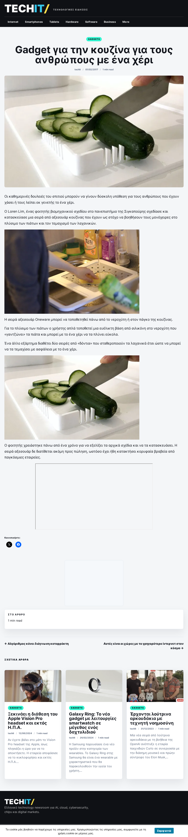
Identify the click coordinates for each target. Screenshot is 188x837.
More (125, 21)
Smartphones (34, 21)
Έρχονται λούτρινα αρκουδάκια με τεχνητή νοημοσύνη (152, 718)
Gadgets (94, 39)
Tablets (54, 21)
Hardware (72, 21)
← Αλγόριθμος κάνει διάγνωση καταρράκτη (36, 643)
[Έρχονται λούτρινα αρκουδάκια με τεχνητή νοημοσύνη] (155, 686)
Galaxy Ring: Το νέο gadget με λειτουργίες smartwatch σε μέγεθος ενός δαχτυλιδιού (93, 723)
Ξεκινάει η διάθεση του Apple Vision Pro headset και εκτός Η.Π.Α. (33, 720)
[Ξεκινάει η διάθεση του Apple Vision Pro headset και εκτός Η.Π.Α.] (33, 686)
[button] (164, 830)
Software (91, 21)
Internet (13, 21)
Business (110, 21)
